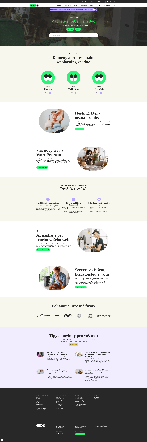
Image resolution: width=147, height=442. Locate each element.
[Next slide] (109, 317)
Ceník (37, 405)
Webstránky (83, 5)
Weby (57, 403)
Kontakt (115, 5)
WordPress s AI (59, 404)
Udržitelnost (39, 403)
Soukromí (38, 407)
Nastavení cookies (79, 401)
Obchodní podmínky (41, 408)
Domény (59, 5)
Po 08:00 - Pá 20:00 (84, 425)
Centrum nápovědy (79, 397)
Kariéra (38, 398)
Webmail (96, 398)
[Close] (96, 9)
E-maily (91, 5)
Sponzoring (78, 405)
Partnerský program (80, 400)
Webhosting (67, 5)
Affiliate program (79, 398)
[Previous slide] (38, 317)
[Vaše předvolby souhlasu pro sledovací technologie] (2, 440)
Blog (76, 407)
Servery (75, 5)
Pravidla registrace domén (81, 403)
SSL (98, 5)
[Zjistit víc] (48, 78)
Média (37, 400)
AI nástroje (58, 405)
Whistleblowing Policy (41, 409)
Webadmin (97, 397)
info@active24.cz (83, 426)
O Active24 (39, 401)
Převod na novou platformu (81, 404)
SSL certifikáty (59, 408)
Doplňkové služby (106, 5)
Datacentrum (39, 404)
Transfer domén (60, 398)
